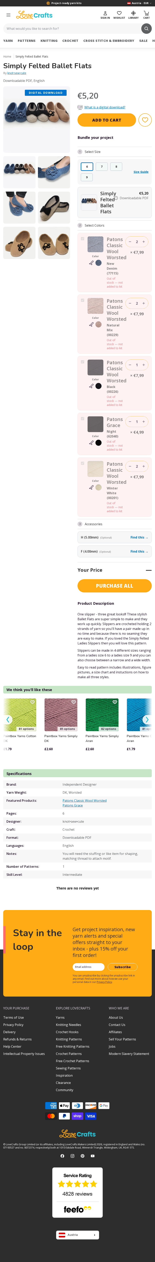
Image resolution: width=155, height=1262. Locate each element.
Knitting (49, 40)
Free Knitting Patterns (72, 1046)
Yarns (60, 1017)
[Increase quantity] (143, 241)
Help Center (12, 1046)
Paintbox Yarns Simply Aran (102, 738)
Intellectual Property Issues (24, 1053)
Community (64, 1090)
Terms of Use (13, 1017)
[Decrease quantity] (130, 241)
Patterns (27, 40)
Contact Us (117, 1025)
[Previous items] (8, 719)
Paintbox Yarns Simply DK (61, 738)
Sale (143, 40)
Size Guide (141, 172)
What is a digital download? (104, 107)
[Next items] (147, 719)
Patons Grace (73, 805)
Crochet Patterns (69, 1053)
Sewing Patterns (68, 1068)
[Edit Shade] (95, 263)
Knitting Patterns (69, 1039)
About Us (116, 1017)
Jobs (112, 1046)
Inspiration (64, 1075)
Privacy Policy (104, 982)
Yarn (8, 40)
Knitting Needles (68, 1025)
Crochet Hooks (67, 1032)
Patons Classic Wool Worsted (85, 800)
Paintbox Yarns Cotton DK (19, 738)
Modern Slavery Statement (129, 1053)
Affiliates (115, 1032)
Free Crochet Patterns (72, 1061)
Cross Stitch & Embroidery (108, 40)
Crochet (70, 40)
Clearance (63, 1082)
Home (7, 56)
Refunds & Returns (17, 1039)
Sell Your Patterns (122, 1039)
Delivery (9, 1032)
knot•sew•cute (16, 73)
